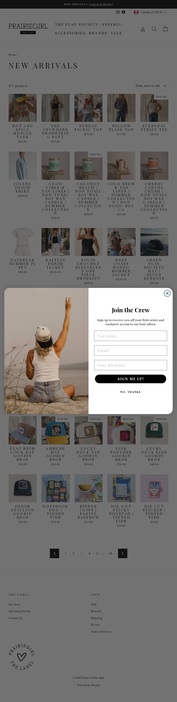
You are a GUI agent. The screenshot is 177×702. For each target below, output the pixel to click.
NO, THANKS (130, 392)
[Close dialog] (167, 293)
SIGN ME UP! (131, 379)
